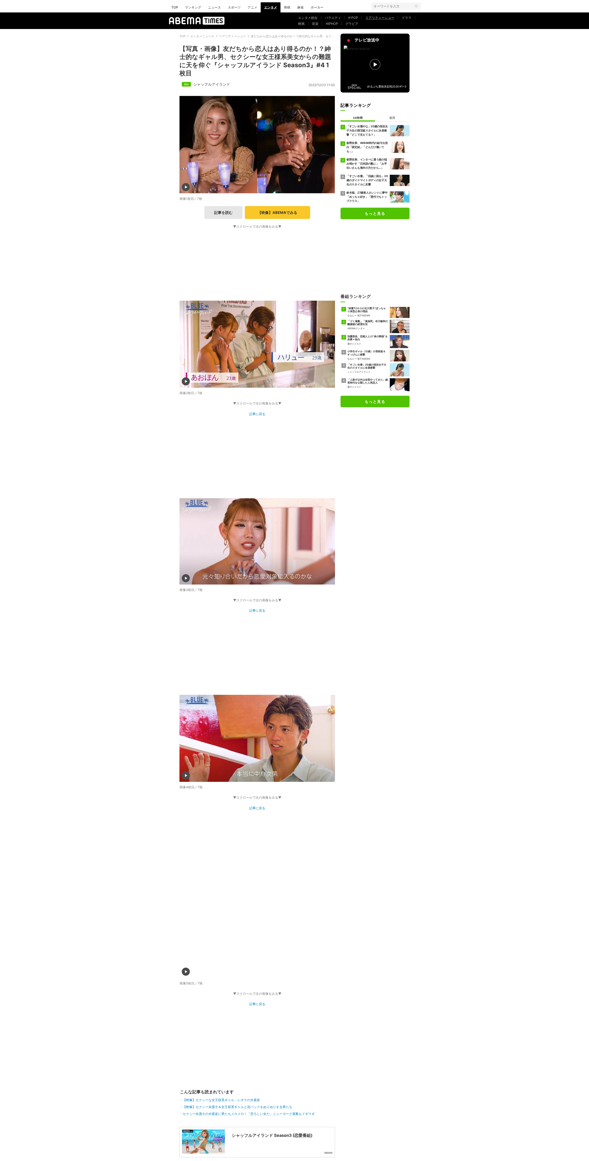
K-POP (353, 18)
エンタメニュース (202, 36)
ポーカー (317, 7)
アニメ (252, 7)
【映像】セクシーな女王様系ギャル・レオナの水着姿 (221, 1100)
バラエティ (333, 18)
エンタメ (270, 7)
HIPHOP (332, 24)
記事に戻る (257, 414)
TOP (174, 7)
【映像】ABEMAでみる (277, 212)
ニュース (214, 7)
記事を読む (223, 212)
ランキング (193, 7)
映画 (301, 24)
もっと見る (375, 213)
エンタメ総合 (308, 18)
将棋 (287, 7)
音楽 (315, 24)
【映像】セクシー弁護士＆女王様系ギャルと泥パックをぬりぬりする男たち (237, 1107)
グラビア (351, 24)
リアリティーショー (379, 18)
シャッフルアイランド (211, 84)
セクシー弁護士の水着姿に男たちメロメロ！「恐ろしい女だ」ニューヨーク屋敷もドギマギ (249, 1114)
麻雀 (300, 7)
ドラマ (406, 18)
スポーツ (234, 7)
